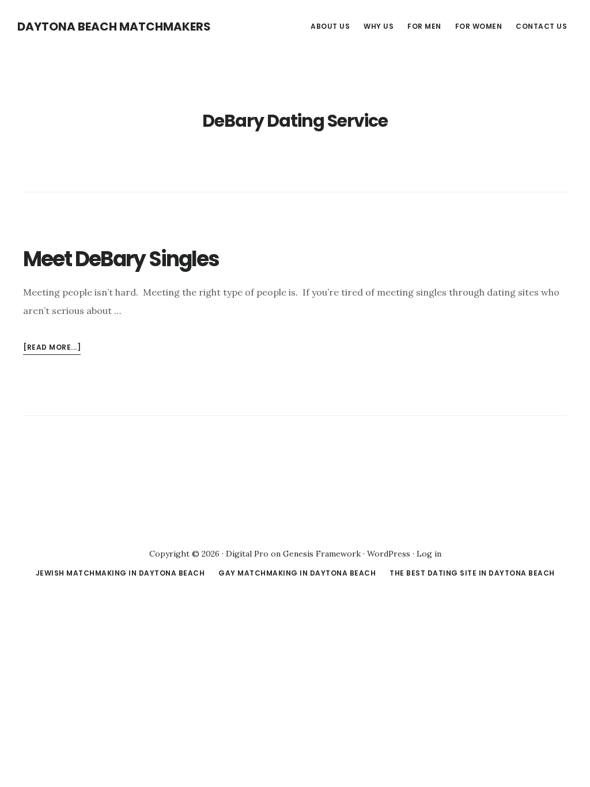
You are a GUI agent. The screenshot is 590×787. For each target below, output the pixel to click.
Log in (429, 553)
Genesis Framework (322, 553)
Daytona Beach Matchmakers (114, 26)
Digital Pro (247, 553)
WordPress (388, 553)
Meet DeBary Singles (121, 259)
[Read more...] (52, 348)
